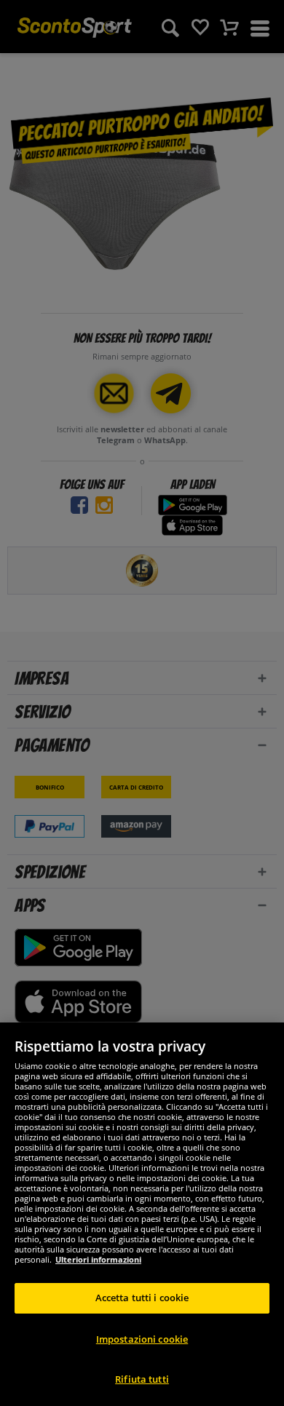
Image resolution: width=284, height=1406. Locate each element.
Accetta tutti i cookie (142, 1297)
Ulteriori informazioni (98, 1259)
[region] (142, 1214)
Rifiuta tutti (142, 1379)
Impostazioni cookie (142, 1339)
